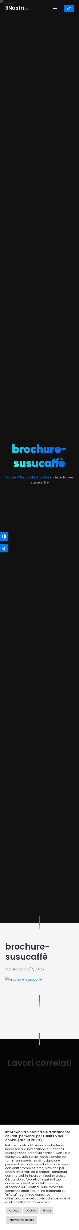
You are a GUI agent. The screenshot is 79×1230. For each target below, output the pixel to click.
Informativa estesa (22, 1220)
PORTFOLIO (69, 8)
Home (11, 477)
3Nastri (17, 8)
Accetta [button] (14, 1211)
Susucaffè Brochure (35, 477)
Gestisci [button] (31, 1211)
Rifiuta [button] (47, 1211)
